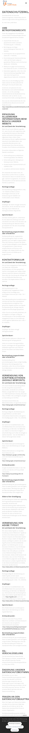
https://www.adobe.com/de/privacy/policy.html (15, 567)
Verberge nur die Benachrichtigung (15, 726)
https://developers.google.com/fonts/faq (13, 455)
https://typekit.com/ (11, 597)
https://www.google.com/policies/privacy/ (13, 405)
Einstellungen (15, 730)
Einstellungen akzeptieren (15, 723)
